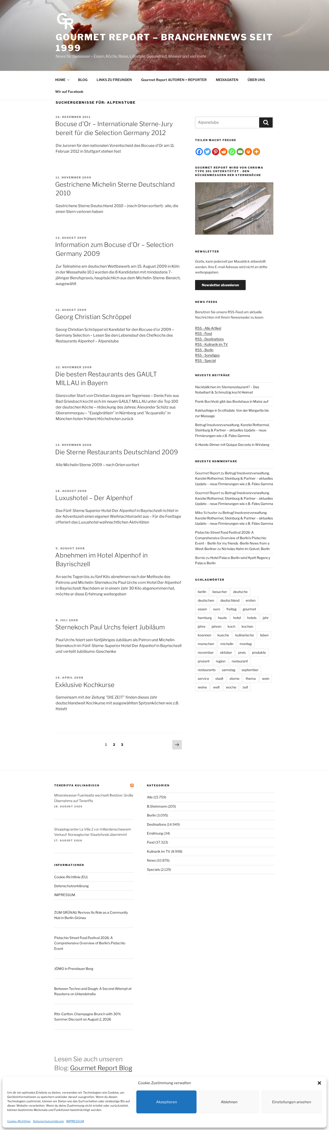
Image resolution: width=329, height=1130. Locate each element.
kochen (247, 626)
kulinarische (244, 635)
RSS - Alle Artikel (208, 328)
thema (251, 678)
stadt (219, 678)
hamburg (205, 618)
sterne (234, 678)
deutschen (206, 600)
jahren (216, 626)
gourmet (249, 609)
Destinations (156, 824)
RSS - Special (205, 360)
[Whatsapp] (232, 151)
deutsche (240, 592)
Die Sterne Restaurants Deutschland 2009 (116, 452)
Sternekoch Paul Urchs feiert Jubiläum (110, 627)
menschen (206, 644)
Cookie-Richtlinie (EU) (71, 877)
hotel (237, 618)
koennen (204, 635)
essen (202, 609)
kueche (223, 635)
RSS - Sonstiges (207, 355)
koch (231, 626)
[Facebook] (199, 151)
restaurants (207, 670)
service (203, 678)
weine (202, 687)
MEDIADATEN (227, 80)
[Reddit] (223, 151)
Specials (153, 869)
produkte (259, 652)
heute (222, 618)
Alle (150, 797)
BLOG (82, 80)
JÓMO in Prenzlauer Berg (73, 969)
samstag (228, 670)
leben (264, 635)
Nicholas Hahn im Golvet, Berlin (246, 549)
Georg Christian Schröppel (93, 316)
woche (231, 687)
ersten (251, 600)
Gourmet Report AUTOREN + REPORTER (174, 80)
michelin (226, 644)
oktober (226, 652)
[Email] (240, 151)
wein (265, 678)
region (220, 661)
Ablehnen (229, 1102)
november (206, 652)
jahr (266, 618)
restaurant (240, 661)
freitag (231, 609)
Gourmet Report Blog (101, 1068)
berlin (202, 592)
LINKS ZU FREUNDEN (114, 80)
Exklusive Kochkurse (84, 684)
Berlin (151, 815)
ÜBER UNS (256, 80)
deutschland (229, 600)
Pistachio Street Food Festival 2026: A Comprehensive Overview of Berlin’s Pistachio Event (89, 943)
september (250, 670)
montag (246, 644)
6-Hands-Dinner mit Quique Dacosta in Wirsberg (232, 444)
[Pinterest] (215, 151)
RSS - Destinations (209, 339)
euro (216, 609)
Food (150, 842)
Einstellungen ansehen (291, 1102)
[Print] (248, 151)
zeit (245, 687)
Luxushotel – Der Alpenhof (94, 498)
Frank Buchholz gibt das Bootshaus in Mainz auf (231, 401)
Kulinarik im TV (158, 851)
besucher (219, 592)
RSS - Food (203, 333)
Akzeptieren (166, 1102)
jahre (201, 626)
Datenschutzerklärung (48, 1121)
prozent (204, 661)
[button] (319, 1083)
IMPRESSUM (75, 1121)
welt (216, 687)
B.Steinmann (157, 806)
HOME (60, 80)
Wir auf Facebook (69, 91)
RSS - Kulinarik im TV (211, 344)
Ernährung (155, 833)
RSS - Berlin (204, 350)
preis (242, 652)
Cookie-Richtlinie (19, 1121)
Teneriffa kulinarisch (76, 785)
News (151, 860)
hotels (252, 618)
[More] (256, 151)
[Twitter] (207, 151)
